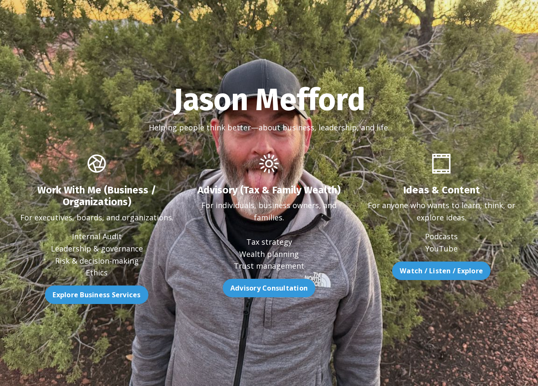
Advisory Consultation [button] (269, 288)
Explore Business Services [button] (96, 294)
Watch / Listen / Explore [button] (441, 270)
